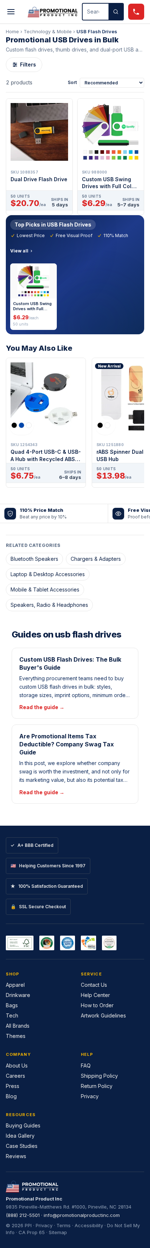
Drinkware (18, 995)
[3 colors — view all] (21, 425)
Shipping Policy (99, 1076)
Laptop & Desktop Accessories (48, 574)
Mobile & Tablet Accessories (45, 589)
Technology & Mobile (48, 31)
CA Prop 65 (32, 1232)
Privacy (90, 1096)
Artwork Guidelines (103, 1015)
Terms (63, 1225)
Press (12, 1086)
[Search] (115, 12)
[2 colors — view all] (105, 425)
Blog (11, 1096)
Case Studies (22, 1146)
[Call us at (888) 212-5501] (136, 12)
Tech (12, 1015)
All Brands (17, 1026)
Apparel (15, 985)
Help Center (95, 995)
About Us (17, 1065)
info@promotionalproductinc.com (82, 1215)
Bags (12, 1005)
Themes (15, 1036)
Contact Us (94, 985)
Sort (72, 82)
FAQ (86, 1065)
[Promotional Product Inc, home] (53, 12)
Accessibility (89, 1225)
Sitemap (58, 1232)
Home (12, 31)
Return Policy (96, 1086)
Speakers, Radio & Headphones (49, 605)
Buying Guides (23, 1125)
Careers (15, 1076)
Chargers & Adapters (96, 559)
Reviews (16, 1156)
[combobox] (95, 12)
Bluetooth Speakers (34, 559)
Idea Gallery (20, 1136)
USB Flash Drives (96, 31)
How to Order (97, 1005)
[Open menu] (11, 12)
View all (19, 251)
